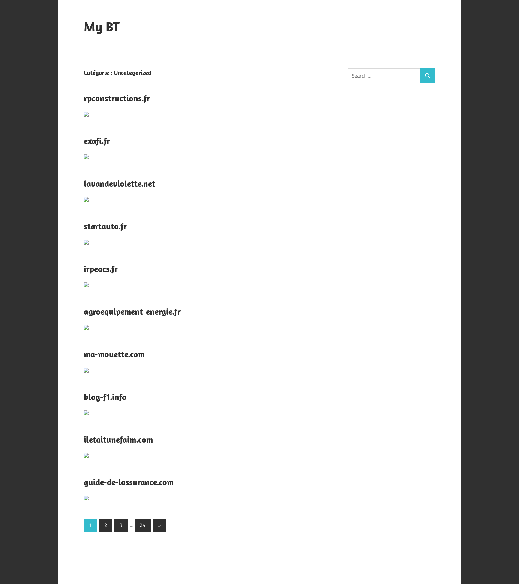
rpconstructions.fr (117, 98)
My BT (102, 26)
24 (143, 525)
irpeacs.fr (101, 268)
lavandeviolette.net (119, 183)
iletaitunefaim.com (118, 439)
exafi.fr (97, 140)
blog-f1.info (105, 396)
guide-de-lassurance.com (129, 482)
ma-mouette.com (114, 354)
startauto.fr (105, 226)
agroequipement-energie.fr (132, 311)
